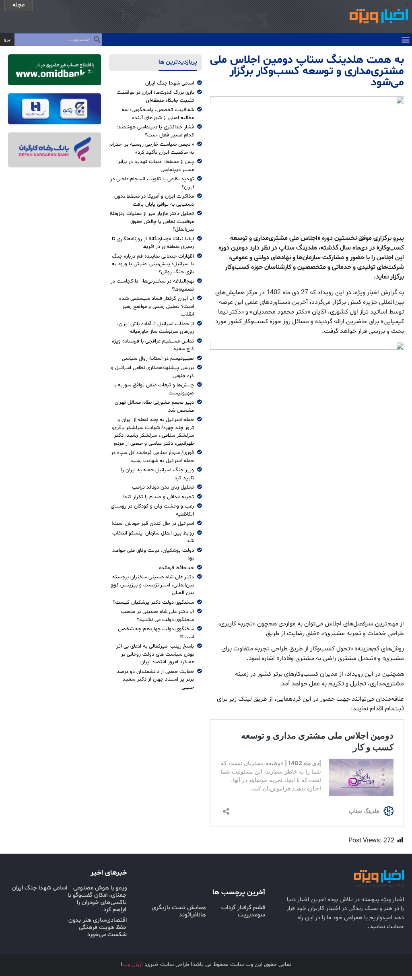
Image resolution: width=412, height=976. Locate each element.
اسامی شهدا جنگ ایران (39, 888)
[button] (405, 39)
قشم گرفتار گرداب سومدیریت (243, 911)
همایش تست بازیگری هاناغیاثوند (179, 911)
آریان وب (132, 964)
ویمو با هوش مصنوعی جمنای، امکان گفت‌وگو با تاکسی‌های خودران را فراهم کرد (97, 899)
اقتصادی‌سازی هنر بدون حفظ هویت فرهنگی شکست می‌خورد (97, 927)
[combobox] (58, 39)
